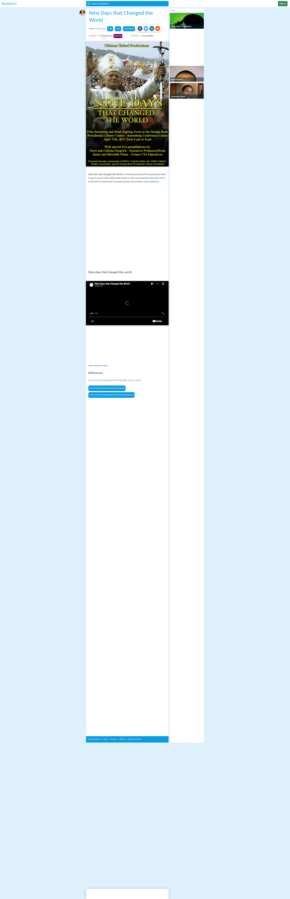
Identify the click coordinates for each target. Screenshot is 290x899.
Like (118, 28)
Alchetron (9, 4)
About (94, 707)
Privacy (113, 707)
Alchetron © (134, 707)
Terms (105, 707)
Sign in (282, 3)
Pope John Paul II (157, 178)
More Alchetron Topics (98, 334)
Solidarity (154, 182)
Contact (122, 707)
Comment (129, 28)
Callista (112, 178)
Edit (110, 28)
